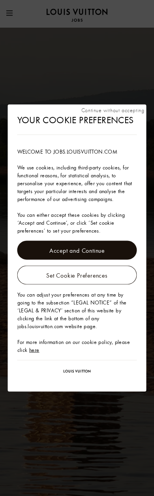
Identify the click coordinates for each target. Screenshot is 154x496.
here (34, 349)
